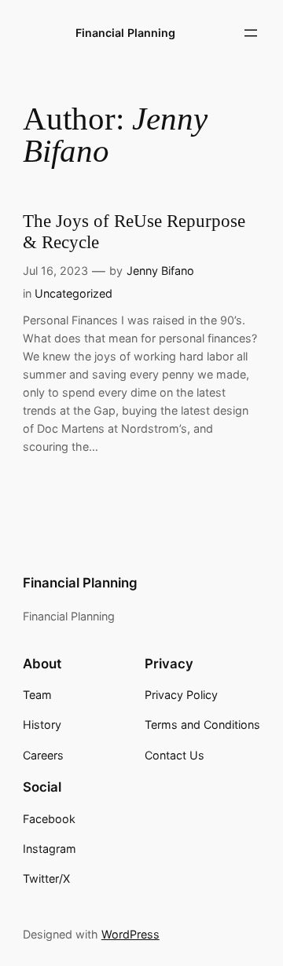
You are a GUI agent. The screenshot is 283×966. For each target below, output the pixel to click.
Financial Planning (125, 32)
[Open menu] (250, 33)
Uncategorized (73, 293)
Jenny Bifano (160, 270)
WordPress (130, 934)
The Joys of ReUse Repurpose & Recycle (134, 231)
